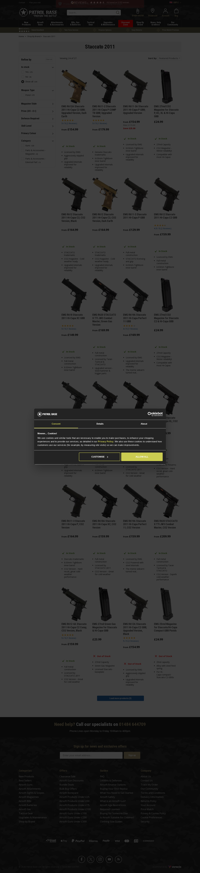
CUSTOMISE (98, 456)
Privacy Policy (105, 441)
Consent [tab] (56, 424)
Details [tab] (100, 424)
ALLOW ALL (142, 456)
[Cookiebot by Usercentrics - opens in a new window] (150, 414)
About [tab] (144, 424)
